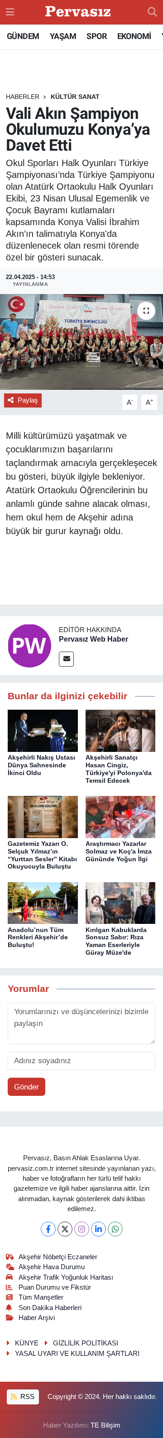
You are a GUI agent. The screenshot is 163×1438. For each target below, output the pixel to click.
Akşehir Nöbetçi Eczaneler (58, 1257)
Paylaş (28, 400)
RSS (26, 1396)
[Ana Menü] (10, 12)
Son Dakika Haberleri (50, 1307)
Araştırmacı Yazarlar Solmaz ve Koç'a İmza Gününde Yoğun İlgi (119, 851)
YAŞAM (63, 36)
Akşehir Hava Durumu (52, 1267)
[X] (65, 1229)
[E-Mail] (66, 659)
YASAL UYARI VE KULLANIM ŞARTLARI (77, 1353)
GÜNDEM (23, 36)
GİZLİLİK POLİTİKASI (85, 1343)
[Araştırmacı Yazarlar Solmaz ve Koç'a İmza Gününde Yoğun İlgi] (121, 816)
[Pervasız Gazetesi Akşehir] (79, 12)
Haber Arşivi (37, 1317)
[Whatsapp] (115, 1229)
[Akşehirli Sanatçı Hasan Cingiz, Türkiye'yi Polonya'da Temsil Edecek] (121, 730)
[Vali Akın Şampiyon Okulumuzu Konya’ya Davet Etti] (81, 342)
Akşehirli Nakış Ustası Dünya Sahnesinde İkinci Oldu (41, 765)
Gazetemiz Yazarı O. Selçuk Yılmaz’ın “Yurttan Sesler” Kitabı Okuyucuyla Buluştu (42, 855)
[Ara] (152, 12)
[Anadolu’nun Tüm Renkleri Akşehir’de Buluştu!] (43, 902)
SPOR (96, 36)
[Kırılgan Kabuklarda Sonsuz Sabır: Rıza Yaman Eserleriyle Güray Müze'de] (121, 902)
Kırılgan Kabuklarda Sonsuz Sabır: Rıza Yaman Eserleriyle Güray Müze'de (116, 941)
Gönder (26, 1087)
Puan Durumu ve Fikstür (55, 1287)
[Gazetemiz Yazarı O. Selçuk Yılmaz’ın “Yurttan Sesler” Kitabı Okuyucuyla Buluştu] (43, 816)
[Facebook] (48, 1229)
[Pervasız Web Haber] (29, 645)
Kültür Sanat (75, 96)
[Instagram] (81, 1229)
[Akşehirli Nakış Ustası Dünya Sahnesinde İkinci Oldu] (43, 730)
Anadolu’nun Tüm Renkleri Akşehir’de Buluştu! (38, 937)
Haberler (22, 96)
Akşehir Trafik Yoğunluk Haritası (66, 1277)
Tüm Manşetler (41, 1297)
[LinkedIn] (98, 1229)
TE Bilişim (105, 1425)
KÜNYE (26, 1343)
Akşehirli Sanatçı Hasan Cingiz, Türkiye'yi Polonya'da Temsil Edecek (119, 769)
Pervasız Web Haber (93, 639)
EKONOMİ (134, 36)
